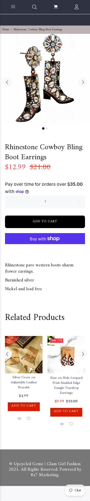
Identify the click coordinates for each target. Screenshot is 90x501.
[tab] (5, 254)
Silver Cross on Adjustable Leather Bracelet (24, 382)
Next (83, 82)
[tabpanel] (45, 79)
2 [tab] (47, 128)
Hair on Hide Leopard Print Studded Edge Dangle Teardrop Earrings (66, 385)
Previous (7, 82)
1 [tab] (43, 128)
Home (6, 29)
